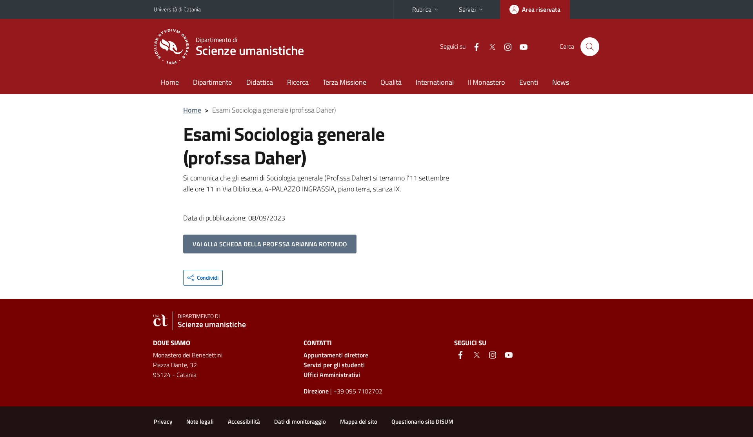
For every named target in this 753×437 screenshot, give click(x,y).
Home (170, 82)
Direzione (316, 391)
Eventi (528, 82)
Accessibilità (244, 421)
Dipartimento (212, 82)
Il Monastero (486, 82)
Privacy (163, 421)
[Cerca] (589, 46)
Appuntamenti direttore (336, 355)
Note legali (200, 421)
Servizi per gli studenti (334, 365)
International (435, 82)
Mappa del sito (358, 421)
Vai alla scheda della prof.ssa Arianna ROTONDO (270, 244)
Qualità (391, 82)
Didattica (259, 82)
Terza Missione (344, 82)
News (560, 82)
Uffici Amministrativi (332, 374)
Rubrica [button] (421, 9)
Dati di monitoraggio (300, 421)
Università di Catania (177, 9)
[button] (203, 278)
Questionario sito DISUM (422, 421)
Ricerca (298, 82)
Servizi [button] (467, 9)
